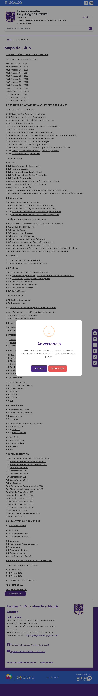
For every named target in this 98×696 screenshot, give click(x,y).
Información (57, 368)
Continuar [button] (39, 368)
